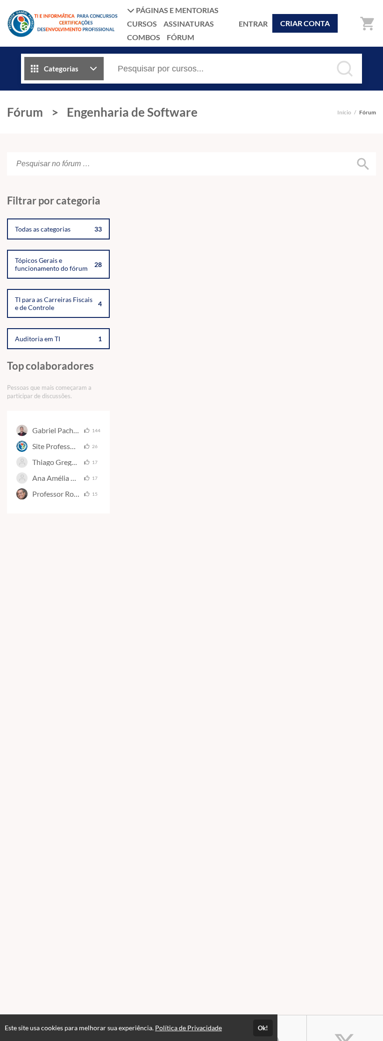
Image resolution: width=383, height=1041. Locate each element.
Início (344, 112)
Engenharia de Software (132, 112)
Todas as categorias (58, 229)
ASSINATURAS (188, 23)
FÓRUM (180, 37)
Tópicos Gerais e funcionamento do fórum (58, 264)
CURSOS (142, 23)
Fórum (25, 112)
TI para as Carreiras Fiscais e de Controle (58, 303)
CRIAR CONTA (305, 23)
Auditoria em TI (58, 339)
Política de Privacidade (188, 1028)
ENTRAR (253, 23)
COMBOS (143, 37)
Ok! (263, 1028)
